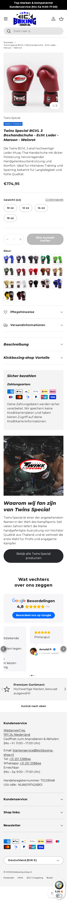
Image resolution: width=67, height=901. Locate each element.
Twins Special (12, 118)
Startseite (8, 42)
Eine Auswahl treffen (45, 239)
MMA (20, 862)
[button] (61, 19)
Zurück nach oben (33, 690)
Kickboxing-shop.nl (22, 856)
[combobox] (33, 31)
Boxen (50, 862)
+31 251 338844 (20, 743)
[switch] (59, 896)
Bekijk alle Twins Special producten (33, 556)
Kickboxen (9, 862)
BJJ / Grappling (35, 862)
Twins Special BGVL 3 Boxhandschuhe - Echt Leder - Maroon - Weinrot (30, 46)
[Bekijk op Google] (7, 651)
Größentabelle (54, 199)
